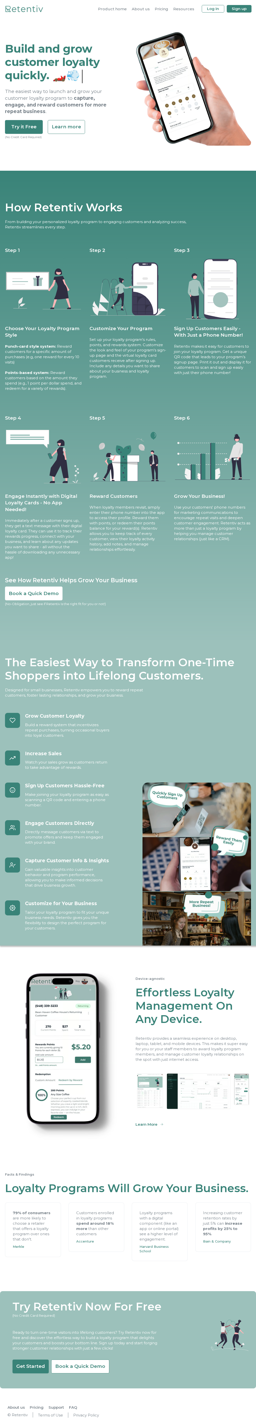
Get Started (30, 1366)
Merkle (18, 1247)
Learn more (66, 127)
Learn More (147, 1124)
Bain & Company (217, 1241)
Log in (213, 8)
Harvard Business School (155, 1249)
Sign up (239, 8)
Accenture (85, 1241)
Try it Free (23, 127)
